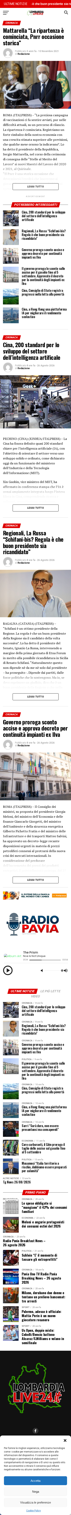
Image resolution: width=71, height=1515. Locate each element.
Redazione (24, 54)
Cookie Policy (33, 1510)
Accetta (35, 1480)
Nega (35, 1491)
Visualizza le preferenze (35, 1502)
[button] (65, 1440)
